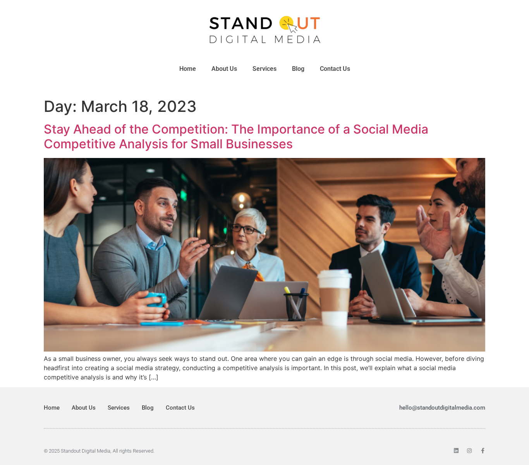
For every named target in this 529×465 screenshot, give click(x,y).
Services (264, 68)
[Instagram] (469, 450)
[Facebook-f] (482, 450)
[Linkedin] (456, 450)
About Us (224, 68)
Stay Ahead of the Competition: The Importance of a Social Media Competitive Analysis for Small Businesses (236, 136)
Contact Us (335, 68)
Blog (298, 68)
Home (187, 68)
